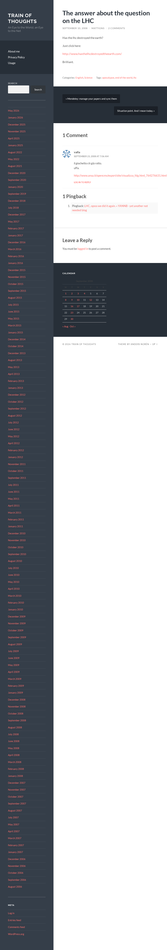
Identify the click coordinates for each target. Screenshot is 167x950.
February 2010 (16, 602)
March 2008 (14, 762)
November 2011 (17, 464)
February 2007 (16, 845)
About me (14, 51)
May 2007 (13, 824)
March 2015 (14, 325)
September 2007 (17, 803)
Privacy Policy (16, 57)
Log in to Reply (82, 182)
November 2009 (17, 623)
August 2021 (15, 165)
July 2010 (13, 567)
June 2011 (13, 491)
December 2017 (16, 214)
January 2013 (15, 387)
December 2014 (16, 339)
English (79, 77)
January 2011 (15, 526)
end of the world (123, 77)
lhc (135, 77)
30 (72, 319)
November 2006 (17, 865)
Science (88, 77)
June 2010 (13, 574)
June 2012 (13, 429)
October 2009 (15, 630)
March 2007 (14, 838)
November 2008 (17, 706)
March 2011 (14, 512)
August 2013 (15, 360)
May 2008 (13, 748)
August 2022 (15, 152)
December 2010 (16, 533)
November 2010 (17, 540)
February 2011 (16, 519)
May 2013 (13, 367)
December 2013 (16, 353)
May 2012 (13, 436)
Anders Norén (140, 344)
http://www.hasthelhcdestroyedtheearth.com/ (92, 54)
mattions (97, 28)
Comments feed (16, 926)
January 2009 (15, 692)
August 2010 (15, 560)
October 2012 (15, 401)
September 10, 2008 (75, 28)
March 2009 (14, 678)
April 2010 (14, 588)
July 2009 (13, 651)
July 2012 (13, 422)
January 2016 (15, 263)
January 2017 (15, 235)
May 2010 (13, 581)
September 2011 (17, 477)
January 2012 (15, 457)
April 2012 (14, 443)
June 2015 (13, 311)
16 (72, 306)
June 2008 (13, 741)
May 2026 (13, 110)
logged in (82, 248)
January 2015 (15, 332)
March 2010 (14, 595)
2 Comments (116, 28)
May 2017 (13, 221)
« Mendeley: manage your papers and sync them (91, 98)
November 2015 (17, 276)
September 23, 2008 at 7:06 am (91, 156)
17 (78, 306)
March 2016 (14, 249)
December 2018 (16, 200)
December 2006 (16, 859)
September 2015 (17, 290)
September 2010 (17, 554)
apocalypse (108, 77)
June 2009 (13, 657)
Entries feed (14, 920)
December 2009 (16, 616)
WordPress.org (16, 934)
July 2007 (13, 817)
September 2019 (17, 193)
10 (78, 299)
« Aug (65, 326)
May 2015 (13, 318)
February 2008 (16, 768)
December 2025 (16, 124)
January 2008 (15, 775)
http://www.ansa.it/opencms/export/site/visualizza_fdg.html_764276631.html (120, 175)
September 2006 (17, 879)
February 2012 (16, 450)
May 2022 (13, 159)
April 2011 (14, 505)
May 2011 (13, 498)
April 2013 (14, 373)
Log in (11, 913)
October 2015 (15, 283)
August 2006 (15, 886)
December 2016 (16, 242)
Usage (11, 63)
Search (12, 83)
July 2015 (13, 304)
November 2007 (17, 789)
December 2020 (16, 173)
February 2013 (16, 380)
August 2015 (15, 297)
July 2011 (13, 484)
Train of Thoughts (22, 18)
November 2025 (17, 131)
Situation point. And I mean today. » (136, 110)
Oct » (73, 326)
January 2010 (15, 609)
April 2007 (14, 831)
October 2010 (15, 547)
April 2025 (14, 138)
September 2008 (17, 720)
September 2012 (17, 408)
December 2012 (16, 394)
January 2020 (15, 186)
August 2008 (15, 727)
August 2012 (15, 415)
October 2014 (15, 346)
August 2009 (15, 644)
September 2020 (17, 179)
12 (90, 299)
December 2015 (16, 270)
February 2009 (16, 685)
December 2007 (16, 782)
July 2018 (13, 207)
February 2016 (16, 256)
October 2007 (15, 796)
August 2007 (15, 810)
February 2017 (16, 228)
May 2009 (13, 664)
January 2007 (15, 852)
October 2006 (15, 872)
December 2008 (16, 699)
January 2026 (15, 117)
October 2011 (15, 470)
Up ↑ (155, 344)
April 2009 (14, 671)
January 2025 (15, 145)
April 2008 (14, 754)
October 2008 (15, 713)
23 (72, 312)
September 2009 (17, 637)
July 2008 (13, 734)
